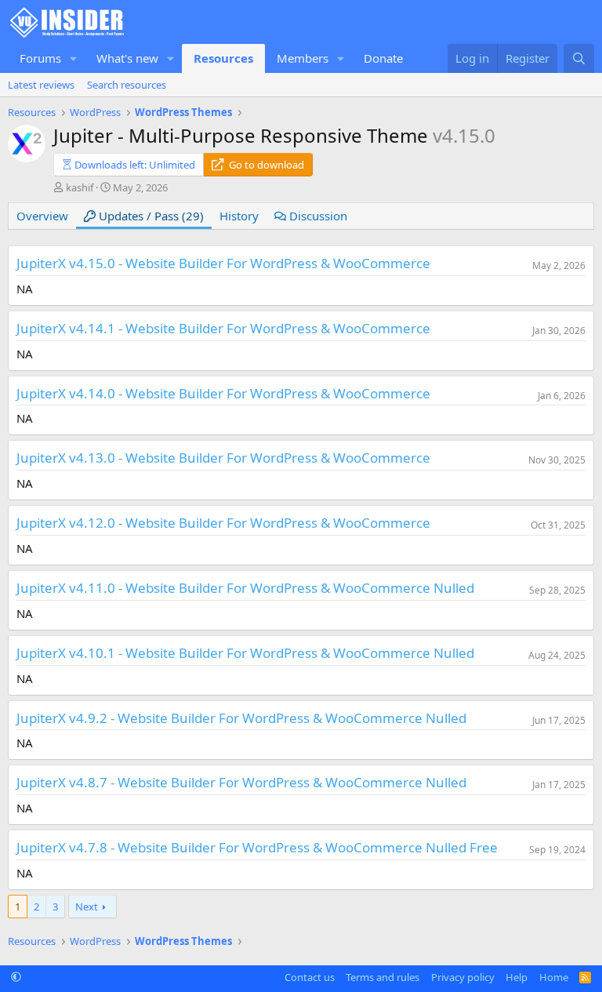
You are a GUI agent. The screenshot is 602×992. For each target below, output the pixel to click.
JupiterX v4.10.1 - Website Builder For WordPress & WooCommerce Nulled (245, 653)
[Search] (579, 58)
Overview (42, 215)
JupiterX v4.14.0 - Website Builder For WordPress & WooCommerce (223, 393)
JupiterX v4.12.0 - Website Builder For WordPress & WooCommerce (223, 523)
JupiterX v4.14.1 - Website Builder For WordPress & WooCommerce (223, 328)
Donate (383, 58)
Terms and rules (382, 977)
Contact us (310, 977)
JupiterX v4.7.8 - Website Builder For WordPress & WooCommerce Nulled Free (257, 847)
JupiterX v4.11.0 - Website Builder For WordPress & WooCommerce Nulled (245, 588)
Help (517, 977)
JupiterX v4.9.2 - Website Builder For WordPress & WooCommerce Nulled (241, 718)
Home (553, 977)
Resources (223, 58)
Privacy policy (463, 977)
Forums (40, 58)
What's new (127, 58)
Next (86, 906)
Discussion (316, 215)
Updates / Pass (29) (150, 215)
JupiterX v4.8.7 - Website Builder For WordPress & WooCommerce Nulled (241, 782)
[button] (74, 58)
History (239, 215)
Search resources (126, 85)
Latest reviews (41, 85)
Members (302, 58)
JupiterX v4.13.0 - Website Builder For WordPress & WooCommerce (223, 458)
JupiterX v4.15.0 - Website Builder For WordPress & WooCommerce (223, 263)
